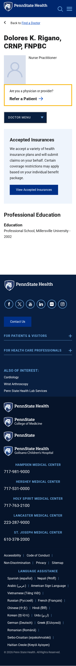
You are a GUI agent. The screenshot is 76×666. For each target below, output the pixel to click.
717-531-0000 (17, 488)
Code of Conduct (38, 555)
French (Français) (50, 600)
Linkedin (41, 304)
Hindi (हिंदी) (39, 608)
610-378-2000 (17, 539)
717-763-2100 (17, 505)
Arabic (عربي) (16, 586)
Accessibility (12, 555)
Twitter (19, 304)
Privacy (41, 563)
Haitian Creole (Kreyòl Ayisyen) (28, 645)
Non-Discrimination (17, 563)
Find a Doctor (31, 23)
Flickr (51, 304)
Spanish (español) (20, 578)
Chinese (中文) (17, 608)
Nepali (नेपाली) (46, 578)
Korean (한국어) (18, 615)
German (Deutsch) (20, 622)
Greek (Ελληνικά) (49, 622)
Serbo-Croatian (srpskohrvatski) (29, 637)
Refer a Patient (23, 98)
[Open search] (60, 9)
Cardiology (11, 377)
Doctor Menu (19, 117)
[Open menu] (69, 9)
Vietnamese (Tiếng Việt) (24, 593)
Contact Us (17, 321)
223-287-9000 (17, 522)
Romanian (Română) (21, 630)
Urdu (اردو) (41, 615)
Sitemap (57, 563)
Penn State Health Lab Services (25, 391)
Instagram (62, 304)
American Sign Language (48, 586)
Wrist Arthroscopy (16, 384)
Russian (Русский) (20, 600)
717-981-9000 (17, 471)
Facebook (8, 304)
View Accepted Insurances (34, 190)
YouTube (30, 304)
